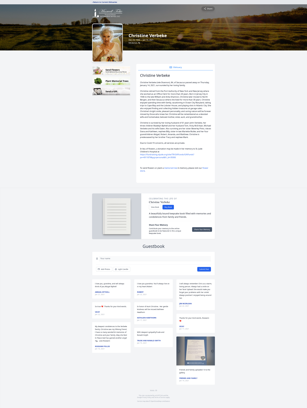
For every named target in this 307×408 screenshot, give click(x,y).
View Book (155, 207)
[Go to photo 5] (193, 363)
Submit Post (204, 269)
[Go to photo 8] (198, 363)
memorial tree (170, 168)
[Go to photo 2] (189, 363)
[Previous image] (178, 351)
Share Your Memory (202, 229)
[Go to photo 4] (192, 363)
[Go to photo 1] (188, 363)
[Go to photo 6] (195, 363)
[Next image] (212, 351)
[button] (196, 351)
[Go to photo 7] (196, 363)
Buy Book (168, 207)
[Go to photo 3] (190, 363)
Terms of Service (160, 397)
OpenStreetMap (156, 401)
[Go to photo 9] (199, 363)
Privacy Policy (146, 397)
